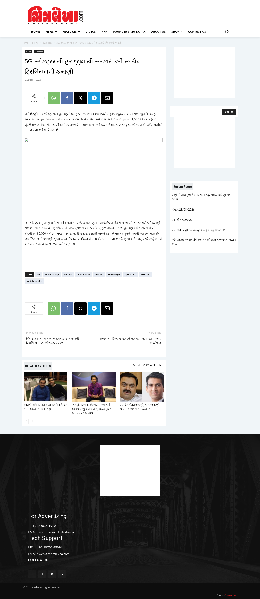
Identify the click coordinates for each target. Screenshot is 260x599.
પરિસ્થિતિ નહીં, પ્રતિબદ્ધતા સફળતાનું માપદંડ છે (198, 230)
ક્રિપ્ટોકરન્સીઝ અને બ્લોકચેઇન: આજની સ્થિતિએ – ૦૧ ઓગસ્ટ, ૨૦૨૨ (52, 341)
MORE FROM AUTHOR (147, 365)
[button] (227, 32)
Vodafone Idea (34, 280)
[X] (80, 98)
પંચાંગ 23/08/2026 (183, 209)
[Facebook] (67, 98)
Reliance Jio (114, 274)
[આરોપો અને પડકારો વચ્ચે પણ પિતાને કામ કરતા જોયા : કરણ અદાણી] (45, 387)
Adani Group (52, 274)
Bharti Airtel (83, 274)
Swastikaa (231, 595)
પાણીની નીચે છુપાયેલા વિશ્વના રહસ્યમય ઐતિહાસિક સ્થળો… (201, 197)
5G (38, 274)
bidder (99, 274)
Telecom (145, 274)
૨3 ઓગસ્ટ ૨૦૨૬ (182, 220)
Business (47, 42)
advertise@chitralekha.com (58, 532)
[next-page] (32, 421)
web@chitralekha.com (54, 554)
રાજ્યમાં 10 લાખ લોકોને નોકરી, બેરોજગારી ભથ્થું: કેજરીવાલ (130, 341)
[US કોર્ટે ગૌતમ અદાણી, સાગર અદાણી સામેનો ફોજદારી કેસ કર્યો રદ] (142, 387)
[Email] (107, 98)
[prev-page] (26, 421)
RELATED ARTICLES (38, 365)
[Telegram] (94, 98)
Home (25, 42)
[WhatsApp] (54, 98)
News (35, 42)
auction (68, 274)
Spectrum (130, 274)
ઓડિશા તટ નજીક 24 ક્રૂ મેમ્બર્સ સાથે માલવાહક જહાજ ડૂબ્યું (204, 241)
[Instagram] (42, 574)
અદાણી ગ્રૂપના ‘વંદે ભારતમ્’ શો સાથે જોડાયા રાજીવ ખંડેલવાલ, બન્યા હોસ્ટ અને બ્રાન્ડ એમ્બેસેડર (91, 409)
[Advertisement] (164, 15)
